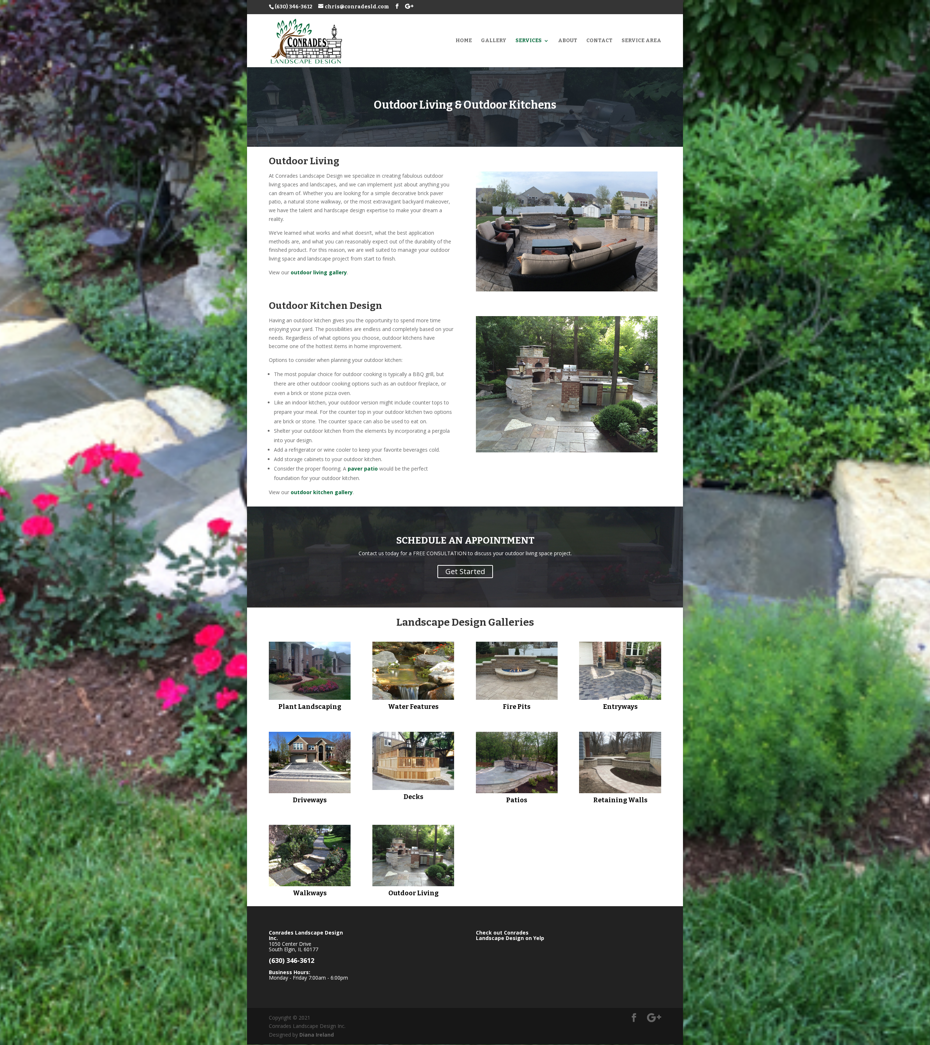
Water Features (413, 707)
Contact (599, 41)
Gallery (493, 41)
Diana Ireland (316, 1034)
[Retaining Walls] (620, 762)
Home (464, 41)
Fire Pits (516, 707)
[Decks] (413, 761)
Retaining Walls (620, 800)
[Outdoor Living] (413, 855)
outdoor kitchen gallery (322, 492)
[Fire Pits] (517, 671)
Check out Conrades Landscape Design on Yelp (510, 935)
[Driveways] (310, 762)
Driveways (310, 800)
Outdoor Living (413, 893)
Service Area (641, 41)
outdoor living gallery (319, 272)
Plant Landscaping (309, 707)
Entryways (620, 707)
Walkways (310, 893)
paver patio (363, 468)
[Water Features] (413, 671)
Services (528, 41)
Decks (413, 797)
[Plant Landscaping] (310, 671)
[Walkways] (310, 855)
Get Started (465, 571)
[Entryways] (620, 671)
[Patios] (517, 762)
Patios (516, 800)
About (567, 41)
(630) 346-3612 (293, 7)
